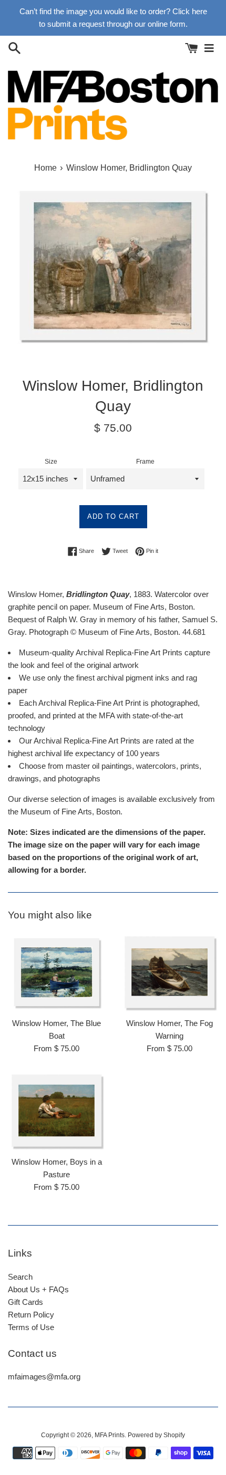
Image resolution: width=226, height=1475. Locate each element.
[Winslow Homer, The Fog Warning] (169, 972)
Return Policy (31, 1314)
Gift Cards (25, 1302)
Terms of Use (31, 1327)
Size (51, 461)
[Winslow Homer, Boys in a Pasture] (56, 1110)
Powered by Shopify (156, 1435)
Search (20, 1276)
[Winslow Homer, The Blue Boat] (56, 972)
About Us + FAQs (38, 1289)
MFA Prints (110, 1435)
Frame (145, 461)
